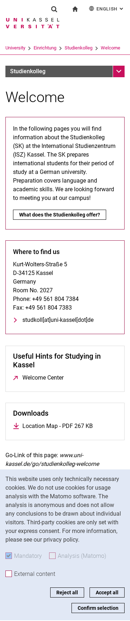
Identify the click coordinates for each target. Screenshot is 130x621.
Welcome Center (43, 377)
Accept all (107, 592)
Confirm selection (98, 608)
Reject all (67, 592)
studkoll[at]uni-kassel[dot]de (58, 319)
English (110, 9)
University (15, 48)
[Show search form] (54, 9)
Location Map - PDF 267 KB (57, 426)
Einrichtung (45, 48)
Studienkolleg (78, 48)
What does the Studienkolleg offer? (59, 215)
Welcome (110, 48)
